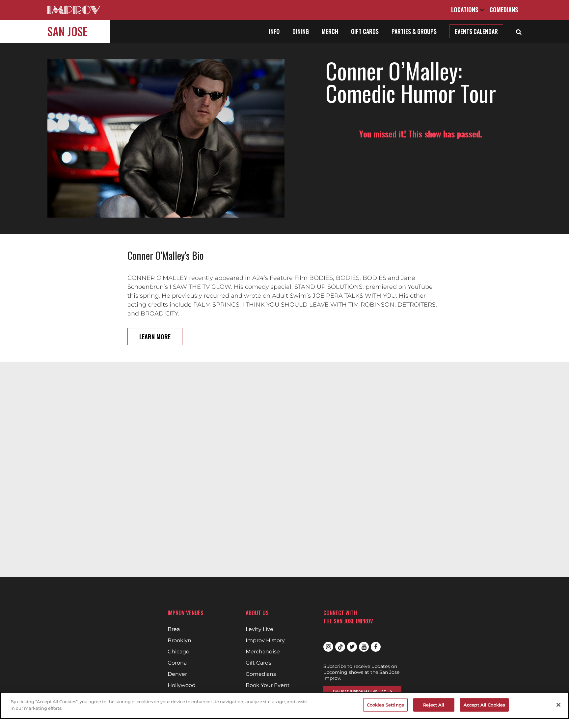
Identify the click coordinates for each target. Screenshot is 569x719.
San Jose (67, 31)
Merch (330, 31)
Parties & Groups (414, 31)
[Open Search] (519, 31)
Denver (177, 674)
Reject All (433, 704)
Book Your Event (268, 685)
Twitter (352, 647)
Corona (177, 663)
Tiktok (340, 647)
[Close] (558, 705)
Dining (300, 31)
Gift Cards (365, 31)
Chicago (178, 651)
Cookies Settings (385, 704)
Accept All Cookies (484, 704)
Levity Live (259, 629)
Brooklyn (179, 640)
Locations (465, 9)
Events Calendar (476, 31)
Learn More (155, 336)
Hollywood (182, 685)
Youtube (364, 647)
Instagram (328, 647)
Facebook (376, 647)
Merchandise (263, 651)
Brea (174, 629)
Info (274, 31)
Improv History (265, 640)
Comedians (504, 9)
